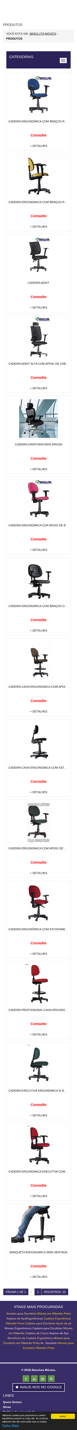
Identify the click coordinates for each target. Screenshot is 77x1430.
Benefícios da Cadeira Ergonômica (30, 1338)
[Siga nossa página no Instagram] (42, 1378)
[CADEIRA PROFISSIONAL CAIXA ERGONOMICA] (38, 984)
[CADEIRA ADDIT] (38, 256)
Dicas (7, 1407)
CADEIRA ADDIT (38, 282)
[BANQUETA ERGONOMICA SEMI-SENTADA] (38, 1226)
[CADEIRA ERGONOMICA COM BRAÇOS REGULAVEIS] (38, 95)
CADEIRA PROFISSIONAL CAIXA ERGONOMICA (40, 1010)
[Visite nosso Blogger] (51, 1378)
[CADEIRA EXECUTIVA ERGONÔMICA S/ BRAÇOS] (38, 1064)
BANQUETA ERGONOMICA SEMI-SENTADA (38, 1252)
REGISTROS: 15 (55, 1292)
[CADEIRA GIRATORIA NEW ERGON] (38, 418)
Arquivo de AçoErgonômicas (25, 1318)
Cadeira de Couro (36, 1333)
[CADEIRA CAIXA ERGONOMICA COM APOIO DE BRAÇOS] (38, 660)
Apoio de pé (63, 1323)
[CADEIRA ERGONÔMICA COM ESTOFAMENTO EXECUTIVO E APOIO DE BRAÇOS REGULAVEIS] (38, 903)
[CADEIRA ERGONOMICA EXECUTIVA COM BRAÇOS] (38, 1145)
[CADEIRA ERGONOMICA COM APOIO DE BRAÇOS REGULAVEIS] (38, 822)
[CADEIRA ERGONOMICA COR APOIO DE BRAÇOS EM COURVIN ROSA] (38, 499)
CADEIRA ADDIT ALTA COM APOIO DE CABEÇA (39, 363)
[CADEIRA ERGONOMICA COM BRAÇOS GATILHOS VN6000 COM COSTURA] (38, 580)
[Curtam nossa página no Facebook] (26, 1378)
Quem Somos (12, 1402)
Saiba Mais (10, 1425)
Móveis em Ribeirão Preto (54, 1313)
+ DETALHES (38, 146)
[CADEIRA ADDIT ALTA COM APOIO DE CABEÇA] (38, 337)
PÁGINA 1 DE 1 (16, 1292)
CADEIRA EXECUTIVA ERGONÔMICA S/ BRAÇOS (41, 1090)
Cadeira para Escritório (40, 1323)
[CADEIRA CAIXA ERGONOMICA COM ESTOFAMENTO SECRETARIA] (38, 741)
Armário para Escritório (21, 1313)
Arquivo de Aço (59, 1333)
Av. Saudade (48, 1343)
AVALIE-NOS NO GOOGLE (41, 1387)
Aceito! (63, 1416)
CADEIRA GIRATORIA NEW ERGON (38, 444)
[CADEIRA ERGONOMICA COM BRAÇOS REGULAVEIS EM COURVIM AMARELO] (38, 176)
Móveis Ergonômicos (18, 1328)
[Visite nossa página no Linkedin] (34, 1378)
